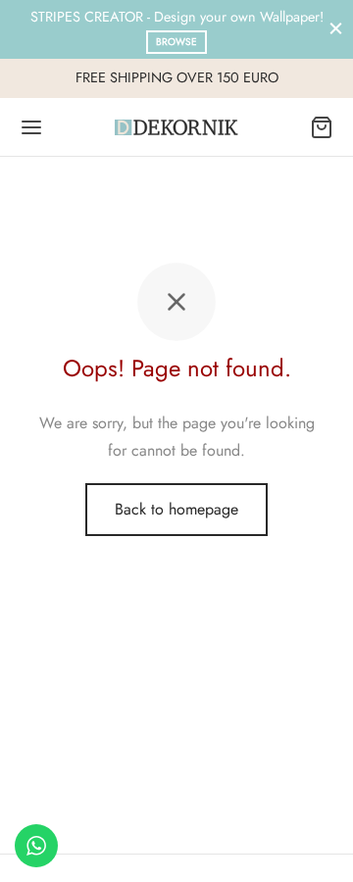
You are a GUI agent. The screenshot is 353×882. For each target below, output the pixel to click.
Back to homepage (176, 509)
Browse (176, 41)
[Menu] (31, 127)
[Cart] (321, 127)
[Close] (335, 29)
